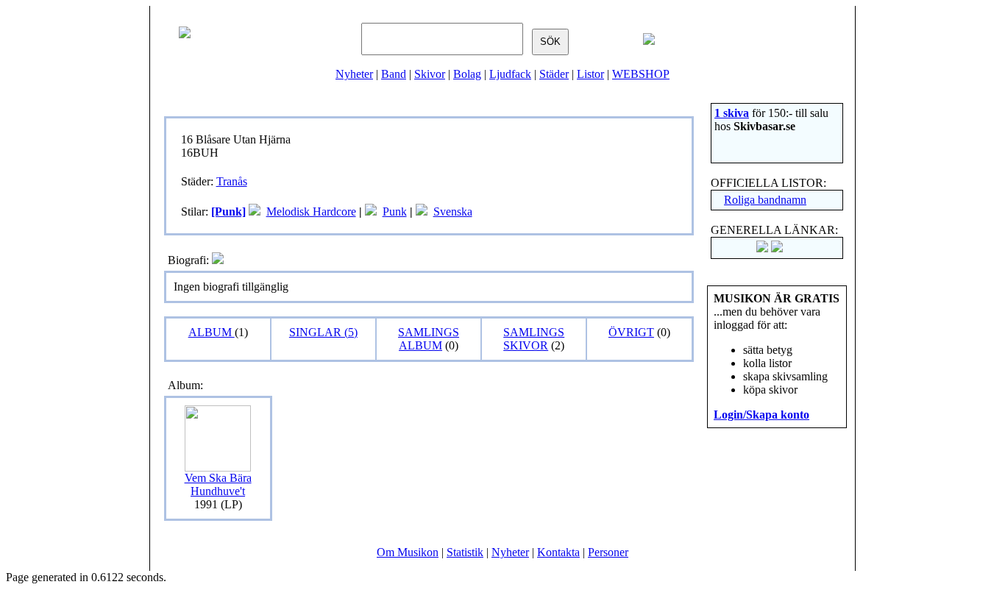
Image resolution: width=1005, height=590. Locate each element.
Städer (554, 74)
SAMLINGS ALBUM (428, 339)
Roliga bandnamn (765, 199)
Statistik (465, 552)
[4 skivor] (254, 211)
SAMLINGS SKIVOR (533, 339)
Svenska (452, 211)
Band (393, 74)
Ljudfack (510, 74)
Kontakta (558, 552)
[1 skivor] (371, 211)
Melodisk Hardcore (311, 211)
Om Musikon (407, 552)
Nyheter (354, 74)
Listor (590, 74)
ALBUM (211, 332)
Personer (608, 552)
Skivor (429, 74)
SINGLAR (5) (323, 332)
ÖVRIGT (631, 332)
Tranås (231, 181)
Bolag (467, 74)
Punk (395, 211)
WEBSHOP (641, 74)
